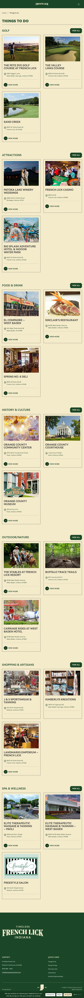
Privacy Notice (6, 989)
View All (76, 31)
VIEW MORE (13, 85)
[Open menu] (78, 4)
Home (4, 13)
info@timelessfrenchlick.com (11, 972)
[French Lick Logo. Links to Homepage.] (42, 4)
